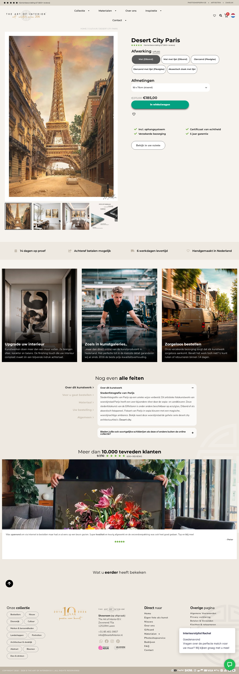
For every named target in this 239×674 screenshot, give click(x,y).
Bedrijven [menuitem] (149, 642)
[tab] (48, 387)
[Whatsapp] (101, 641)
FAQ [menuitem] (146, 646)
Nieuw (32, 614)
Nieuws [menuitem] (148, 621)
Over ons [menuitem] (149, 625)
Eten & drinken (17, 656)
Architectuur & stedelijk (21, 642)
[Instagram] (112, 641)
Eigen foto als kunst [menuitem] (156, 617)
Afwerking (145, 51)
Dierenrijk (14, 621)
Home (83, 28)
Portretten (36, 635)
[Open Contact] (126, 20)
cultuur (92, 28)
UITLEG (156, 51)
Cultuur (31, 621)
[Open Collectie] (89, 11)
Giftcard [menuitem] (149, 629)
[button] (221, 15)
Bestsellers (15, 614)
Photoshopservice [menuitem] (154, 637)
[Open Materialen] (116, 11)
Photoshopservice (197, 3)
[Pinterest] (117, 641)
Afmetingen (142, 80)
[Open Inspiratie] (161, 11)
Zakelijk (229, 3)
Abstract (14, 649)
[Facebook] (106, 641)
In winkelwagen (160, 104)
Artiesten (216, 3)
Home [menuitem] (147, 613)
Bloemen (31, 649)
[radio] (146, 59)
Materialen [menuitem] (150, 633)
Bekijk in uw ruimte (148, 145)
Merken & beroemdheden (22, 628)
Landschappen (17, 635)
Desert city (125, 419)
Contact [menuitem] (148, 650)
